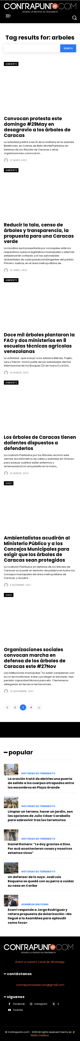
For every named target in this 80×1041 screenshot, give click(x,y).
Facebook (19, 1004)
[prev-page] (7, 707)
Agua (8, 483)
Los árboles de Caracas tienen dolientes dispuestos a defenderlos (40, 443)
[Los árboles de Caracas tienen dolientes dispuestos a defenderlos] (40, 406)
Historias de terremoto (38, 773)
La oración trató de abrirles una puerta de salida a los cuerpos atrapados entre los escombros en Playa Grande (41, 783)
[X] (53, 1004)
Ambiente (11, 63)
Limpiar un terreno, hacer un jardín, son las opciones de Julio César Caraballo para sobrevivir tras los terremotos (40, 815)
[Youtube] (9, 1010)
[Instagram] (31, 1004)
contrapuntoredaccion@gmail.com (40, 985)
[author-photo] (6, 160)
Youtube (18, 1009)
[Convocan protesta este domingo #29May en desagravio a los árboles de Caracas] (40, 87)
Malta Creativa (40, 1035)
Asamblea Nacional (35, 904)
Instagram (41, 1004)
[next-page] (39, 707)
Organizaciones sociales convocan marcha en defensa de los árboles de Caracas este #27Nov (34, 657)
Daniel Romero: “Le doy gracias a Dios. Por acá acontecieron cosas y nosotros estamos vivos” (40, 848)
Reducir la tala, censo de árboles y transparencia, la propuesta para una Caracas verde (39, 233)
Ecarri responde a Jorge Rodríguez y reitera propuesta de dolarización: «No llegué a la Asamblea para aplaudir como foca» (40, 916)
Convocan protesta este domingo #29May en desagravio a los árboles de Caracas (37, 126)
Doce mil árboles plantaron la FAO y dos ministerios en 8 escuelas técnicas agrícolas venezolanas (39, 343)
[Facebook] (9, 1004)
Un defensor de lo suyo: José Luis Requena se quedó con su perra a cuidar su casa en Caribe (41, 881)
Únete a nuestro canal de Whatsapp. (40, 962)
